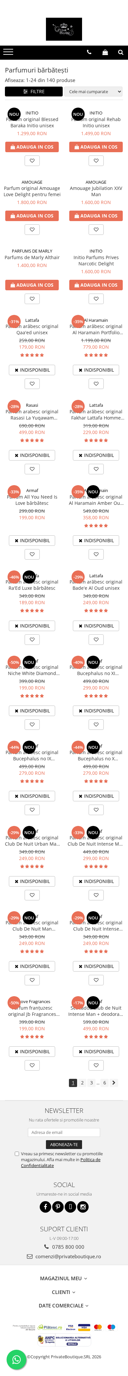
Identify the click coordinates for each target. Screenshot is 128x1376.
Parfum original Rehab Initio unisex (96, 122)
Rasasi (32, 405)
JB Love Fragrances (32, 1001)
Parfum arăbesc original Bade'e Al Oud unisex (96, 585)
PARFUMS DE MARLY (32, 251)
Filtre (36, 91)
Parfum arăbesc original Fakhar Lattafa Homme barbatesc (96, 414)
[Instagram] (83, 1207)
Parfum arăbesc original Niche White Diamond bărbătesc (32, 670)
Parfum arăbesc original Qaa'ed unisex (32, 329)
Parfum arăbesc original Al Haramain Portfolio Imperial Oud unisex (96, 329)
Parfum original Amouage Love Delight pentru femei (32, 191)
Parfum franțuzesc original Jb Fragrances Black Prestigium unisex (32, 1011)
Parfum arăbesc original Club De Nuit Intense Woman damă (96, 925)
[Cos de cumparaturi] (105, 52)
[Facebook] (45, 1207)
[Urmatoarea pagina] (114, 1083)
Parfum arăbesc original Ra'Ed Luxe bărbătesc (32, 585)
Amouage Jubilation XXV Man (96, 191)
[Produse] (9, 54)
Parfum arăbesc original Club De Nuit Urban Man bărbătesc (32, 840)
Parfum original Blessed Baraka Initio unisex (32, 122)
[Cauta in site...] (121, 52)
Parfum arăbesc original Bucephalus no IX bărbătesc (32, 755)
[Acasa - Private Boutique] (64, 29)
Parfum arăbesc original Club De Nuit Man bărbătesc (32, 925)
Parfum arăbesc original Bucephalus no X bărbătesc (96, 755)
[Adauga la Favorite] (32, 160)
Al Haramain (96, 320)
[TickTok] (70, 1207)
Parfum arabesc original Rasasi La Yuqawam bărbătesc (32, 414)
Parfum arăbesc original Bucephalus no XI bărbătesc (96, 670)
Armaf (32, 490)
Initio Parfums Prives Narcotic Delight (96, 260)
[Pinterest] (58, 1207)
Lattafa (32, 320)
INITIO (32, 113)
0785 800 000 (67, 1246)
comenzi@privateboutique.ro (67, 1256)
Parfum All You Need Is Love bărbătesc (32, 500)
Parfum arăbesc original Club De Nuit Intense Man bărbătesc (96, 840)
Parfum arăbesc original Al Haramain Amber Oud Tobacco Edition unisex (96, 500)
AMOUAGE (32, 182)
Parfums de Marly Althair (32, 257)
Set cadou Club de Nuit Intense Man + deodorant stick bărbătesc (96, 1011)
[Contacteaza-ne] (89, 52)
